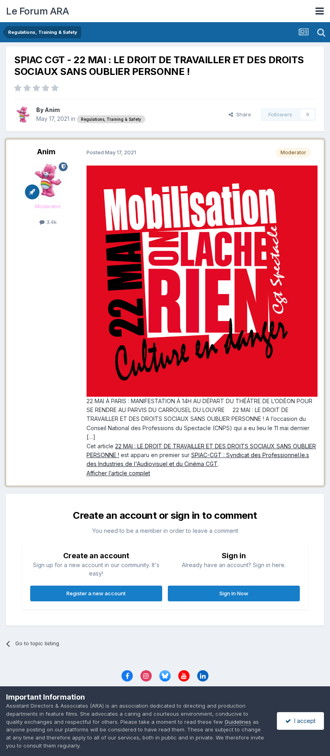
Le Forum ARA (37, 11)
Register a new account (96, 593)
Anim (52, 109)
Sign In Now (233, 593)
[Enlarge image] (202, 280)
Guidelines (238, 722)
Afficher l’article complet (118, 473)
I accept (303, 720)
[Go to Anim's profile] (23, 114)
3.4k (51, 222)
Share (242, 114)
